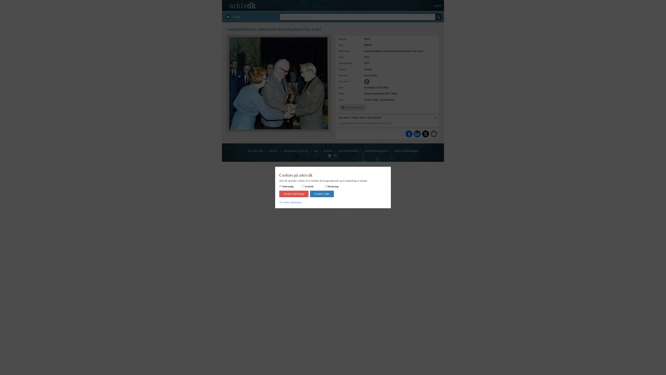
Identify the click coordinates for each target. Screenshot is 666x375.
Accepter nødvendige (294, 194)
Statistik (309, 186)
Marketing (332, 186)
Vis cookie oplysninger (290, 202)
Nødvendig (287, 186)
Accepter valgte (322, 194)
